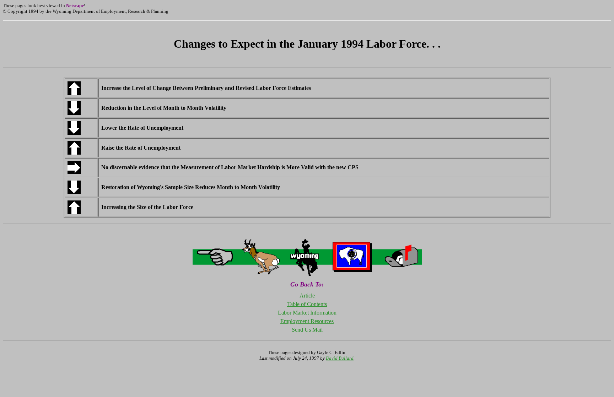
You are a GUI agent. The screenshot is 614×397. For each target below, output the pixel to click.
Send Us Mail (307, 330)
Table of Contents (307, 304)
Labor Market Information (307, 313)
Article (307, 296)
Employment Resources (307, 321)
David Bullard (340, 358)
